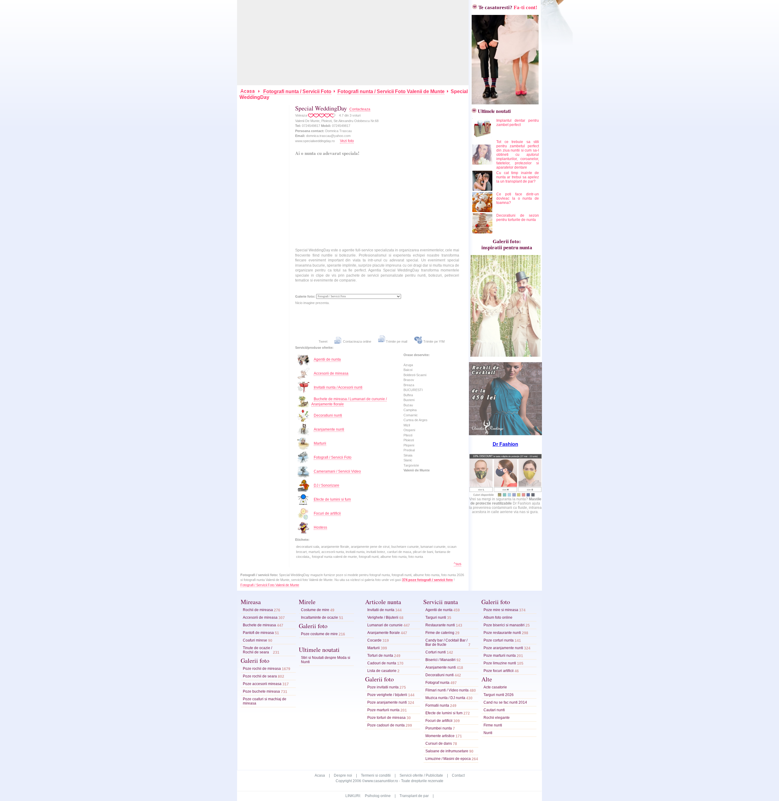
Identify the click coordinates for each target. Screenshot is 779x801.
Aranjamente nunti (329, 429)
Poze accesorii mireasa (262, 684)
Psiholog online (378, 796)
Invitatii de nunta (380, 610)
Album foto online (498, 617)
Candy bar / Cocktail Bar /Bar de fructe (446, 642)
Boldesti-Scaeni (414, 375)
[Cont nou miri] (504, 102)
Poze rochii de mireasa (262, 668)
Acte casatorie (495, 687)
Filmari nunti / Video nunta (447, 690)
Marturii (320, 443)
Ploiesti (408, 440)
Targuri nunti (435, 617)
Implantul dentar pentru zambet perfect (517, 122)
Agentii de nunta (327, 359)
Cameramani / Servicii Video (337, 471)
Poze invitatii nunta (383, 687)
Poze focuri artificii (499, 671)
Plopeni (408, 445)
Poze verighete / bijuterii (387, 695)
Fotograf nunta (437, 682)
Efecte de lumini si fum (332, 499)
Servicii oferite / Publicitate (421, 775)
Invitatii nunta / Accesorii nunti (338, 387)
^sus (457, 564)
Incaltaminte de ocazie (319, 617)
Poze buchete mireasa (261, 691)
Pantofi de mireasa (258, 633)
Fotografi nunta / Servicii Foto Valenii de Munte (391, 91)
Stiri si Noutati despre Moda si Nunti (325, 660)
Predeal (409, 450)
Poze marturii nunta (383, 710)
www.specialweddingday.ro (315, 141)
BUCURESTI (413, 390)
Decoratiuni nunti (328, 415)
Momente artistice (440, 736)
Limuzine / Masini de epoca (448, 759)
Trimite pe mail (396, 341)
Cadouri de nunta (381, 663)
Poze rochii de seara (260, 676)
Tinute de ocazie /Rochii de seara (257, 650)
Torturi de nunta (380, 655)
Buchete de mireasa (259, 625)
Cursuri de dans (438, 743)
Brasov (408, 380)
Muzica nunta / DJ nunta (445, 698)
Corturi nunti (435, 652)
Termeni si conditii (376, 775)
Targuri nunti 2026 (499, 695)
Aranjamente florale (383, 633)
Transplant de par (414, 796)
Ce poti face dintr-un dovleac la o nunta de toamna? (517, 198)
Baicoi (407, 370)
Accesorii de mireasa (331, 373)
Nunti (488, 733)
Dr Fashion (505, 444)
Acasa (320, 775)
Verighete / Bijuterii (382, 617)
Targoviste (411, 465)
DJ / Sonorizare (326, 485)
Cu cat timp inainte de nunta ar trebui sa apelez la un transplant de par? (517, 177)
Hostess (320, 527)
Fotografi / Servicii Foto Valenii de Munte (269, 585)
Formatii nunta (437, 705)
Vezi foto (347, 141)
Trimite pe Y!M (433, 341)
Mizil (406, 425)
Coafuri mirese (255, 640)
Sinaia (407, 455)
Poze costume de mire (319, 634)
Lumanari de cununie (385, 625)
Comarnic (410, 415)
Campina (410, 410)
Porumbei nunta (438, 728)
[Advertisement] (353, 42)
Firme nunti (493, 725)
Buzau (408, 405)
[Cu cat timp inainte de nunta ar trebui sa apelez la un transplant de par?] (483, 189)
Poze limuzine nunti (500, 663)
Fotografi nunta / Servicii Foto (297, 91)
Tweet (323, 341)
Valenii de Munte (416, 470)
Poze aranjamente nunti (387, 702)
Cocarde (374, 640)
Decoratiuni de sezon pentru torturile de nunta (517, 217)
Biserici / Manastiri (440, 660)
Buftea (408, 395)
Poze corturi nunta (499, 640)
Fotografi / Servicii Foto (332, 457)
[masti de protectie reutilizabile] (505, 496)
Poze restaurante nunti (502, 633)
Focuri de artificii (327, 513)
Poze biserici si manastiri (504, 625)
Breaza (408, 385)
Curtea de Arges (415, 420)
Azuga (408, 365)
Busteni (408, 400)
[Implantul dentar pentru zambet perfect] (483, 137)
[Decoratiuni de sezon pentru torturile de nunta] (483, 232)
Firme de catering (439, 633)
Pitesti (407, 435)
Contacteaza (359, 109)
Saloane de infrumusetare (446, 751)
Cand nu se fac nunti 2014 (505, 702)
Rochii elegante (497, 717)
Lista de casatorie (381, 671)
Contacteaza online (356, 341)
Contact (458, 775)
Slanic (407, 460)
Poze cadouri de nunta (386, 725)
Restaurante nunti (440, 625)
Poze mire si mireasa (501, 610)
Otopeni (409, 430)
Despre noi (343, 775)
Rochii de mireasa (258, 610)
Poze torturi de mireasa (386, 717)
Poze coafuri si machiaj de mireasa (264, 701)
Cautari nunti (494, 710)
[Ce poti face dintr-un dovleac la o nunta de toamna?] (483, 211)
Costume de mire (315, 610)
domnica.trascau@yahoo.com (328, 136)
